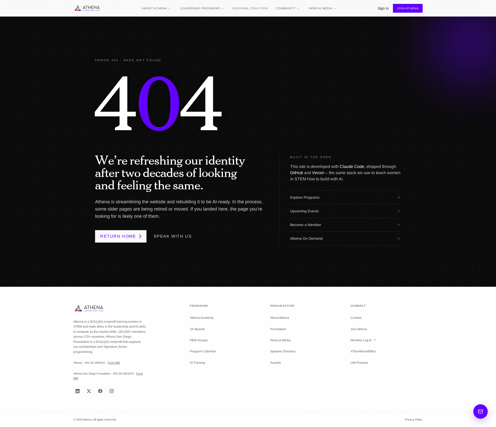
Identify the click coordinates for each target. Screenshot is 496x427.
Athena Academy (202, 318)
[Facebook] (100, 391)
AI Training (197, 362)
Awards (275, 362)
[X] (89, 391)
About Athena (154, 8)
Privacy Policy (414, 419)
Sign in (383, 8)
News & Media (321, 8)
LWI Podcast (359, 362)
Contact (356, 318)
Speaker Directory (283, 351)
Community (286, 8)
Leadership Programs (200, 8)
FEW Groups (199, 340)
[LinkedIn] (77, 391)
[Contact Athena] (480, 411)
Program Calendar (203, 351)
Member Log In (363, 340)
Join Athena (408, 8)
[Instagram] (111, 391)
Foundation (278, 329)
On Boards (197, 329)
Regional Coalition (250, 8)
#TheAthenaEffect (363, 351)
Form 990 (114, 362)
